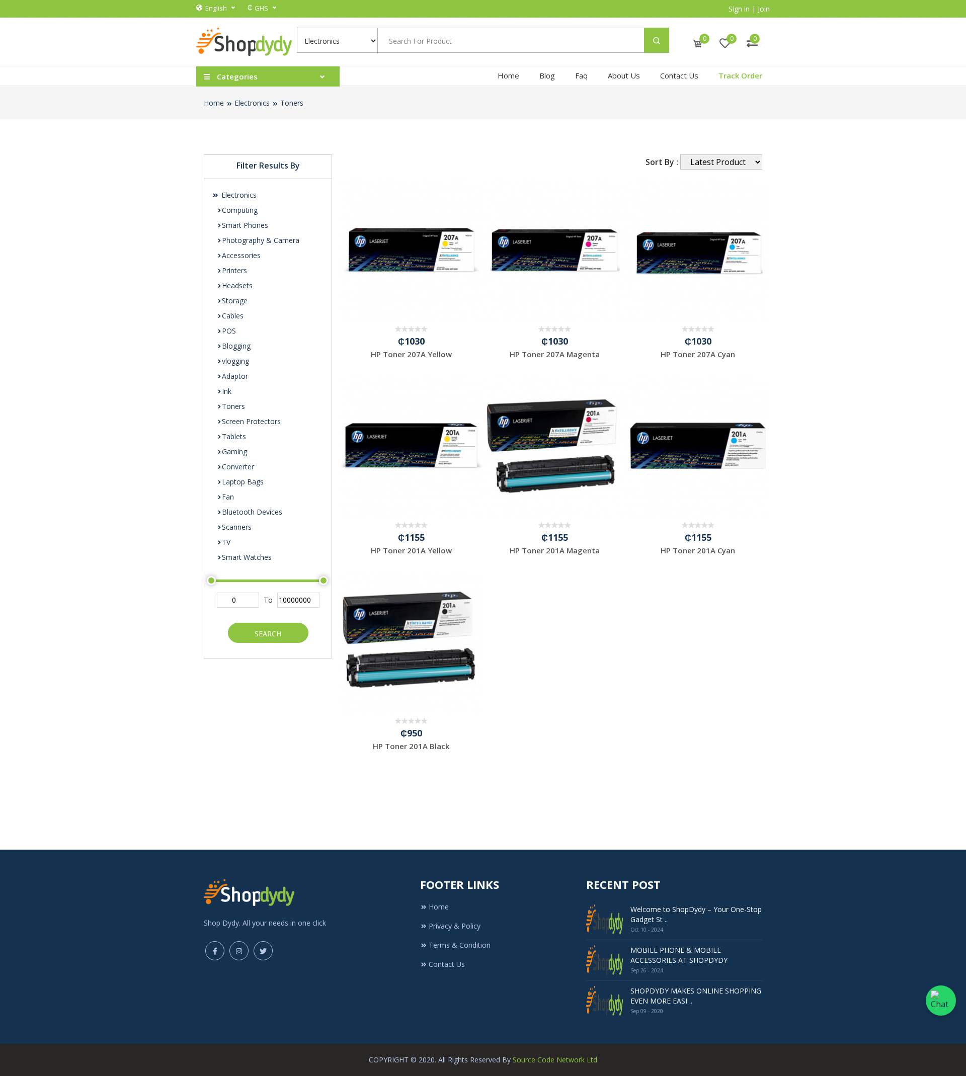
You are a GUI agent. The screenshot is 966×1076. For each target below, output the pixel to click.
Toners (291, 103)
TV (226, 542)
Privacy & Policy (454, 926)
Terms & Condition (460, 945)
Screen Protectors (251, 421)
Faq (581, 75)
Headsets (237, 285)
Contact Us (679, 75)
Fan (228, 497)
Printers (234, 270)
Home (508, 75)
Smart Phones (245, 225)
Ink (226, 391)
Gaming (234, 451)
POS (229, 331)
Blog (547, 75)
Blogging (236, 346)
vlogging (235, 361)
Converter (238, 466)
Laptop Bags (243, 481)
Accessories (241, 255)
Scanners (237, 527)
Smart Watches (247, 557)
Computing (240, 210)
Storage (235, 300)
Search (268, 633)
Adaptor (235, 376)
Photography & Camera (260, 240)
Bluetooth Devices (252, 512)
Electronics (252, 103)
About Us (624, 75)
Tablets (234, 436)
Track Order (740, 75)
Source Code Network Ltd (555, 1059)
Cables (233, 315)
